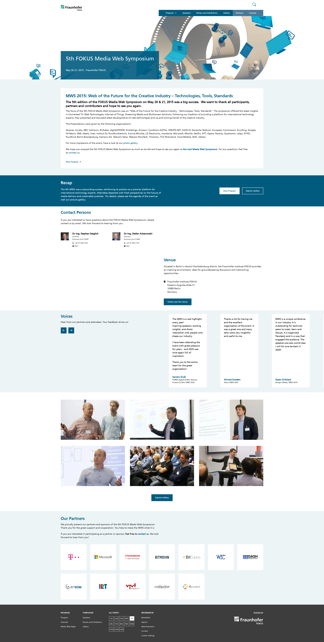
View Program (72, 162)
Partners (239, 13)
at (198, 149)
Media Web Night (68, 627)
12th (116, 629)
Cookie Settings (147, 636)
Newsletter (145, 618)
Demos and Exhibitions (206, 13)
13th (122, 629)
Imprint (144, 622)
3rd (121, 618)
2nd (116, 618)
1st (111, 618)
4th (126, 618)
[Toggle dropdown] (176, 13)
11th (111, 629)
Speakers (187, 13)
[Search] (254, 5)
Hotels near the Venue (178, 302)
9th (126, 624)
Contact (252, 13)
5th (132, 618)
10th (132, 624)
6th (111, 624)
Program (64, 618)
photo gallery (130, 143)
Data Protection (147, 627)
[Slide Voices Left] (64, 330)
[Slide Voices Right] (71, 330)
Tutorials (64, 622)
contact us (74, 152)
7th (116, 624)
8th (121, 624)
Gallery (226, 13)
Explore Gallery (253, 191)
